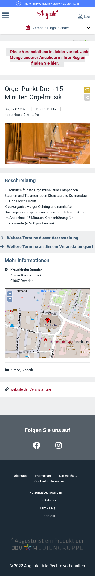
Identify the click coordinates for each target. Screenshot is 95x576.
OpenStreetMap (63, 341)
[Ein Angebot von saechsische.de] (80, 39)
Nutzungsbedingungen (45, 492)
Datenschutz (68, 476)
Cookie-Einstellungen (49, 481)
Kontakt (49, 516)
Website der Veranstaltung (30, 389)
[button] (5, 16)
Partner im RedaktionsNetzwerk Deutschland (51, 3)
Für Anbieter (47, 500)
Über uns (20, 476)
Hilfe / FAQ (47, 508)
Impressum (43, 476)
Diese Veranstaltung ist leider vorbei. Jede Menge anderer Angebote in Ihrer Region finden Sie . (49, 57)
